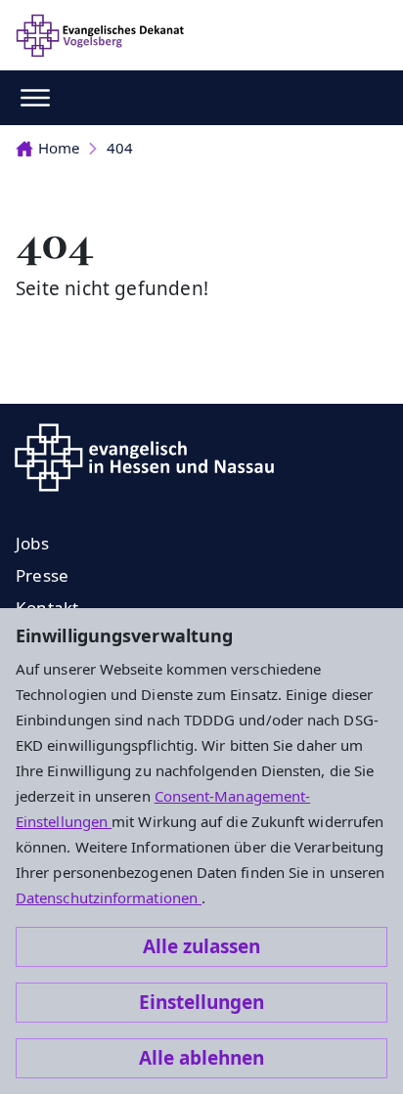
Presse (42, 575)
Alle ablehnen (201, 1058)
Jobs (32, 543)
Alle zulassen (201, 946)
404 (120, 147)
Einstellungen (201, 1002)
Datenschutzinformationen (109, 897)
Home (58, 147)
